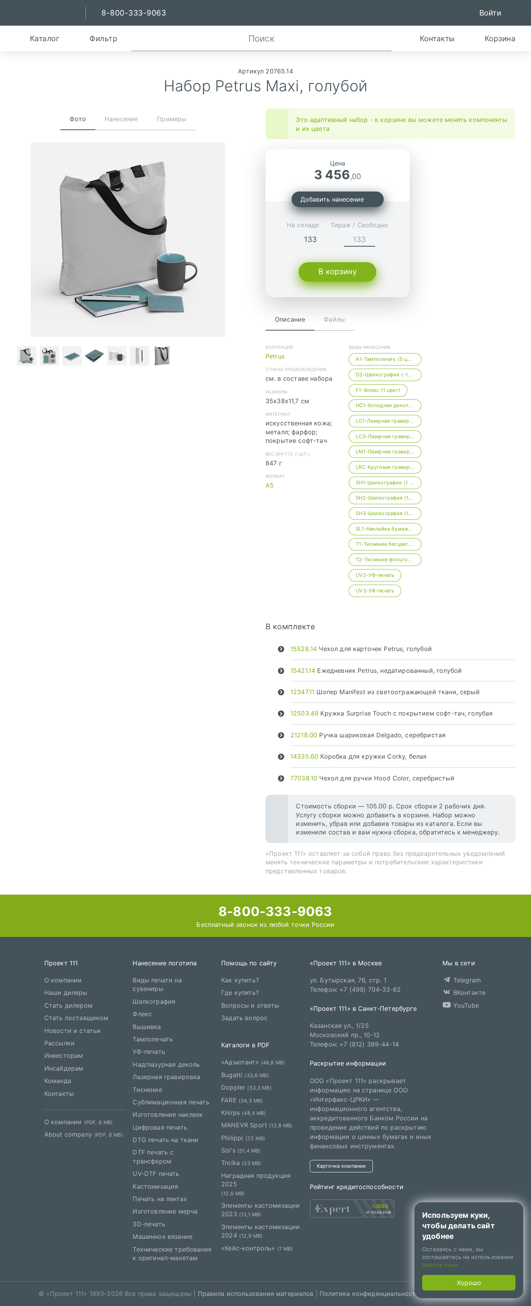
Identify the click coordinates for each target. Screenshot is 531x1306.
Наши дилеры (65, 993)
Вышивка (147, 1027)
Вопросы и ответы (250, 1005)
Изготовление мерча (165, 1211)
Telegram (466, 980)
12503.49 (304, 713)
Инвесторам (63, 1056)
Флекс (142, 1014)
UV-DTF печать (156, 1173)
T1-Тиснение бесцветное (386, 544)
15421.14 (302, 670)
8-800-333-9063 (273, 911)
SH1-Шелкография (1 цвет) (388, 483)
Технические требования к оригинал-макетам (172, 1253)
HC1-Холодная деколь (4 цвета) (388, 405)
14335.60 (304, 756)
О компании (63, 980)
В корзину (337, 271)
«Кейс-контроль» (257, 1248)
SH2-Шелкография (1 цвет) (388, 498)
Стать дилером (68, 1005)
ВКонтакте (468, 993)
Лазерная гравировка (166, 1077)
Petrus (275, 356)
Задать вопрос (244, 1018)
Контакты (59, 1093)
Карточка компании (341, 1166)
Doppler (246, 1087)
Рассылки (59, 1043)
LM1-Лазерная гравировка (388, 451)
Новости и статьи (72, 1030)
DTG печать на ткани (165, 1140)
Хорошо (469, 1283)
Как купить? (240, 980)
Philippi (243, 1138)
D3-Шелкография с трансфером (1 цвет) (388, 375)
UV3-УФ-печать (375, 591)
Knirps (243, 1112)
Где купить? (240, 993)
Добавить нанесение (332, 199)
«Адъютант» (253, 1062)
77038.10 (303, 778)
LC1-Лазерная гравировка (388, 421)
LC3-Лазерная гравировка (388, 436)
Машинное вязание (162, 1236)
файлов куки (440, 1264)
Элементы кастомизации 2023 (260, 1210)
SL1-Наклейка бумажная (386, 529)
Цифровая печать (160, 1127)
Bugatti (245, 1075)
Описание (290, 319)
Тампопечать (153, 1039)
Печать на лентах (160, 1199)
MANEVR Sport (257, 1125)
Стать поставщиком (76, 1018)
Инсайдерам (64, 1068)
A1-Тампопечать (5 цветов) (388, 359)
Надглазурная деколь (166, 1064)
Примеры (171, 119)
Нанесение (121, 119)
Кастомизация (155, 1186)
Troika (241, 1163)
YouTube (465, 1005)
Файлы (334, 319)
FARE (242, 1100)
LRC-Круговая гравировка (388, 467)
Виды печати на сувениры (157, 984)
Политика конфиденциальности (369, 1294)
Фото (78, 119)
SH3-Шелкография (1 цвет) (388, 513)
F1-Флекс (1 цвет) (378, 390)
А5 (270, 485)
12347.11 (302, 692)
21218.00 (303, 735)
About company (83, 1135)
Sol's (240, 1150)
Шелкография (154, 1001)
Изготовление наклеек (168, 1115)
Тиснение (147, 1090)
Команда (57, 1081)
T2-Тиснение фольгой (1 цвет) (388, 559)
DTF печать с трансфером (153, 1157)
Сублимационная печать (171, 1102)
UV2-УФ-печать (375, 575)
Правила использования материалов (256, 1294)
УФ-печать (149, 1052)
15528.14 (303, 649)
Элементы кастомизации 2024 (260, 1231)
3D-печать (149, 1224)
